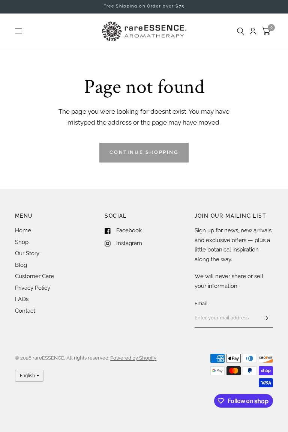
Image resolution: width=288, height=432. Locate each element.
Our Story (27, 253)
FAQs (21, 299)
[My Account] (253, 31)
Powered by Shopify (133, 358)
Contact (25, 310)
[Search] (240, 31)
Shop (21, 242)
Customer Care (34, 276)
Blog (21, 265)
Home (23, 230)
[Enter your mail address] (265, 318)
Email (201, 303)
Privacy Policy (32, 287)
